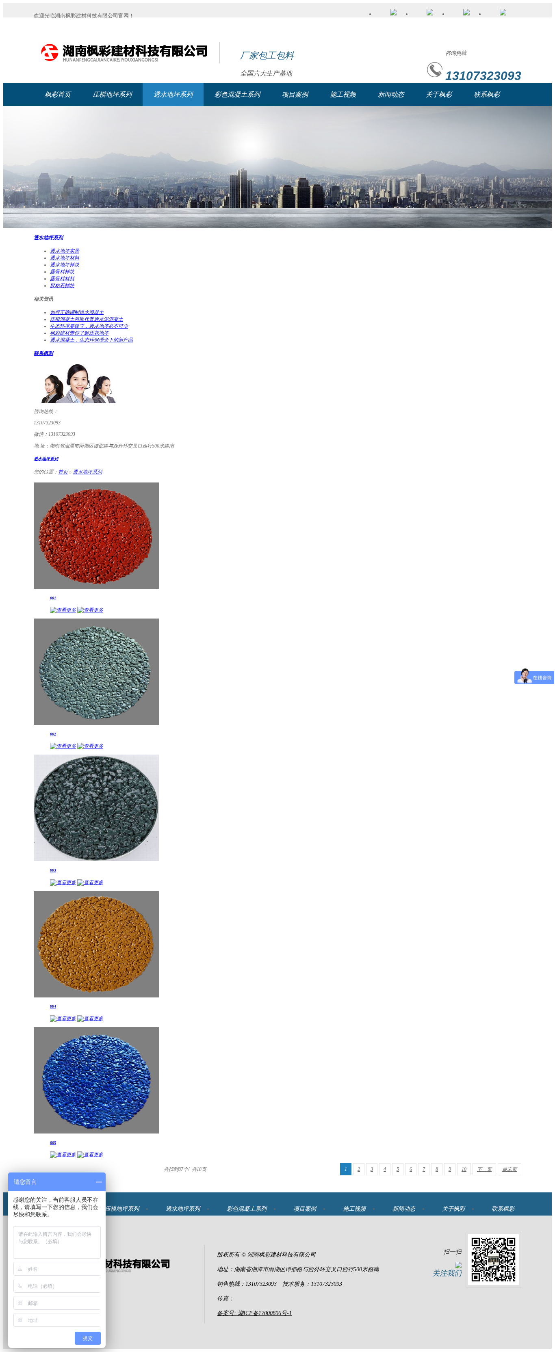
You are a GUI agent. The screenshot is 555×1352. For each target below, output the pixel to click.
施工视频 (343, 94)
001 (53, 598)
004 (53, 1006)
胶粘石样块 (62, 285)
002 (53, 734)
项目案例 (295, 94)
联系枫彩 (487, 94)
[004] (96, 996)
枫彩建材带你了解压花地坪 (79, 333)
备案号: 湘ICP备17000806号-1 (254, 1313)
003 (53, 870)
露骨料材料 (62, 278)
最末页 (509, 1169)
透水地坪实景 (64, 251)
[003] (96, 859)
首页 (63, 472)
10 (464, 1169)
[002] (96, 723)
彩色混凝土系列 (237, 94)
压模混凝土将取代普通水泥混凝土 (86, 319)
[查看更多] (63, 610)
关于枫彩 (439, 94)
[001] (96, 587)
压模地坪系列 (112, 94)
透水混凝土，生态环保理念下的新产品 (91, 340)
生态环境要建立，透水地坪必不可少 (89, 326)
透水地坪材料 (64, 258)
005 (53, 1142)
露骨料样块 (62, 272)
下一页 (484, 1169)
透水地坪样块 (64, 265)
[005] (96, 1132)
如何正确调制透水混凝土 (77, 312)
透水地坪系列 (173, 94)
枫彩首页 (58, 94)
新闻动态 (391, 94)
